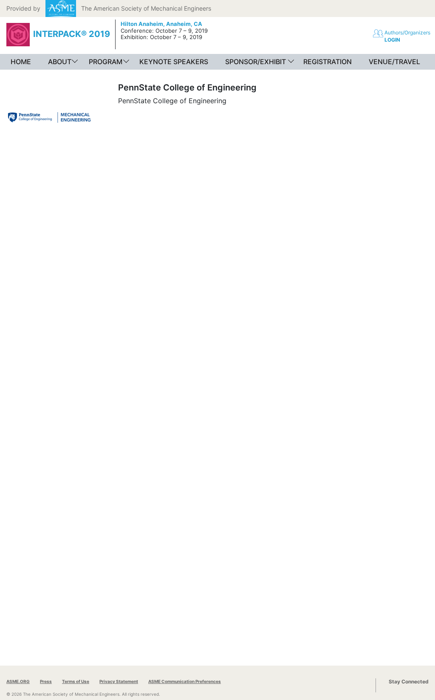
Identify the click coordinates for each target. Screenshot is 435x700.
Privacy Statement (118, 681)
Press (46, 681)
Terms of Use (75, 681)
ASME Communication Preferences (184, 681)
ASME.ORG (18, 681)
